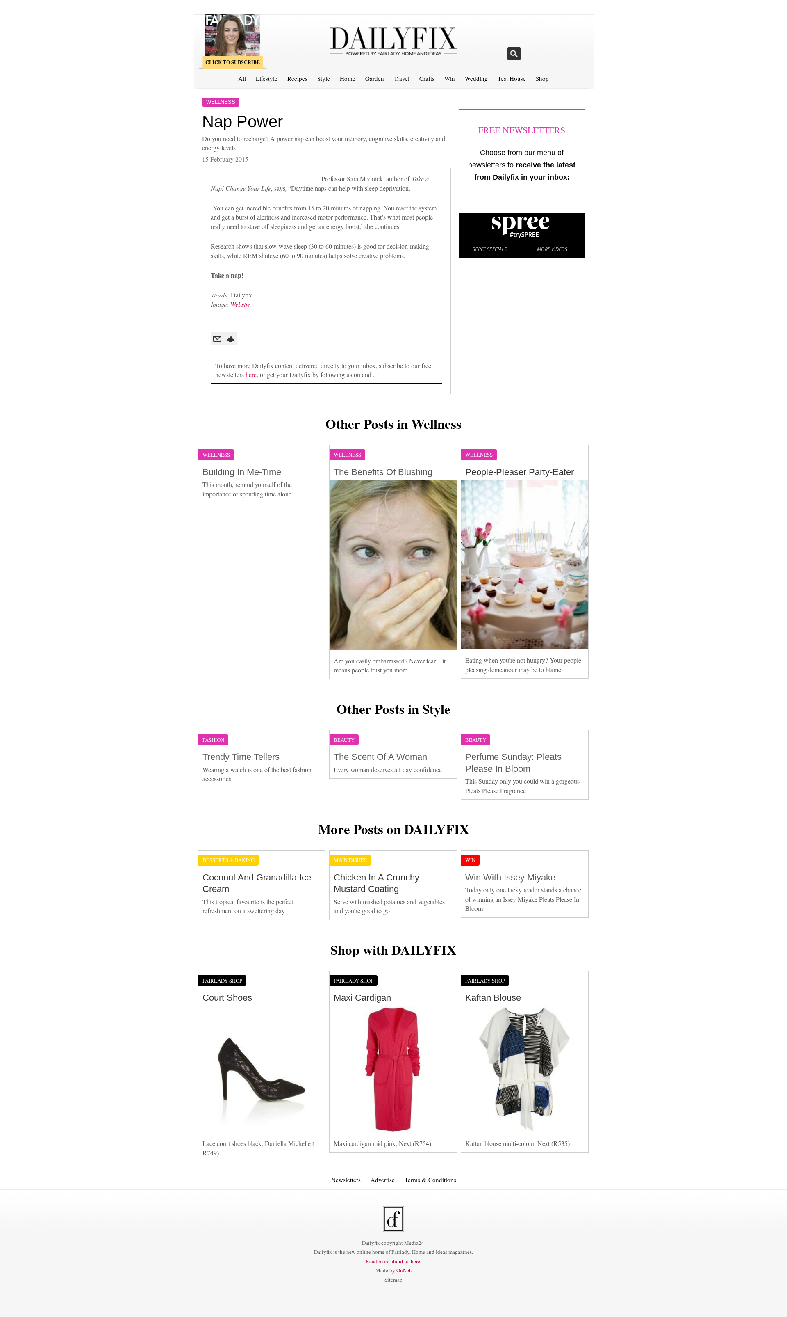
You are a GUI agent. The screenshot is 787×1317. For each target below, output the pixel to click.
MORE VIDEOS (552, 249)
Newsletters (346, 1179)
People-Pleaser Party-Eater (519, 472)
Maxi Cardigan (362, 997)
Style (323, 78)
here (251, 374)
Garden (374, 78)
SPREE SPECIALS (490, 249)
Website (240, 304)
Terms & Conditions (430, 1179)
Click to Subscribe (232, 62)
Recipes (297, 78)
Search (514, 53)
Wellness (220, 102)
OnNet (403, 1270)
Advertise (383, 1179)
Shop (542, 78)
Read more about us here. (393, 1261)
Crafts (426, 78)
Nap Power (242, 121)
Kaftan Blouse (493, 997)
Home (347, 78)
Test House (512, 78)
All (242, 78)
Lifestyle (266, 78)
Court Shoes (227, 997)
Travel (401, 78)
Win (449, 78)
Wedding (476, 78)
